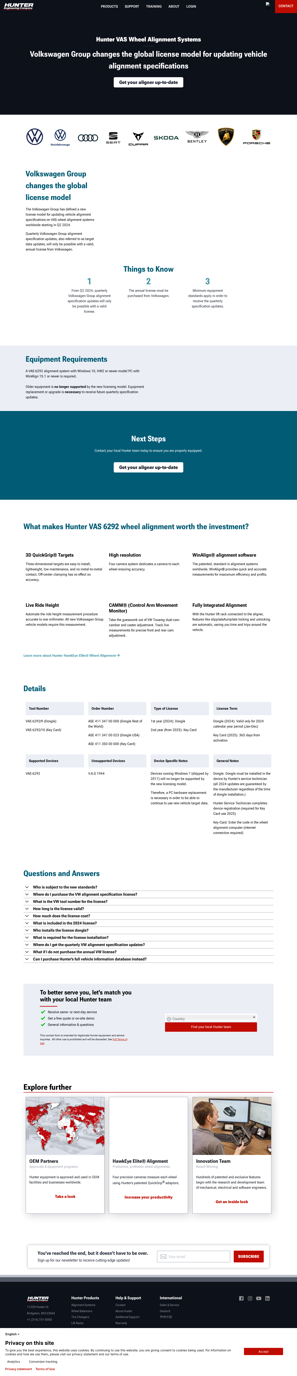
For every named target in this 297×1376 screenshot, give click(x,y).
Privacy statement (18, 1369)
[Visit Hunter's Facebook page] (241, 1299)
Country (178, 1018)
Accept (264, 1351)
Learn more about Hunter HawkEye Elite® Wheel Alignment (69, 655)
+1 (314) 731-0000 (39, 1319)
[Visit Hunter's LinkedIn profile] (267, 1299)
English (11, 1334)
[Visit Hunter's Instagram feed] (250, 1299)
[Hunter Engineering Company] (18, 6)
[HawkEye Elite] (148, 1126)
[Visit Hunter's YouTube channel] (258, 1299)
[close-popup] (290, 1334)
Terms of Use (45, 1369)
